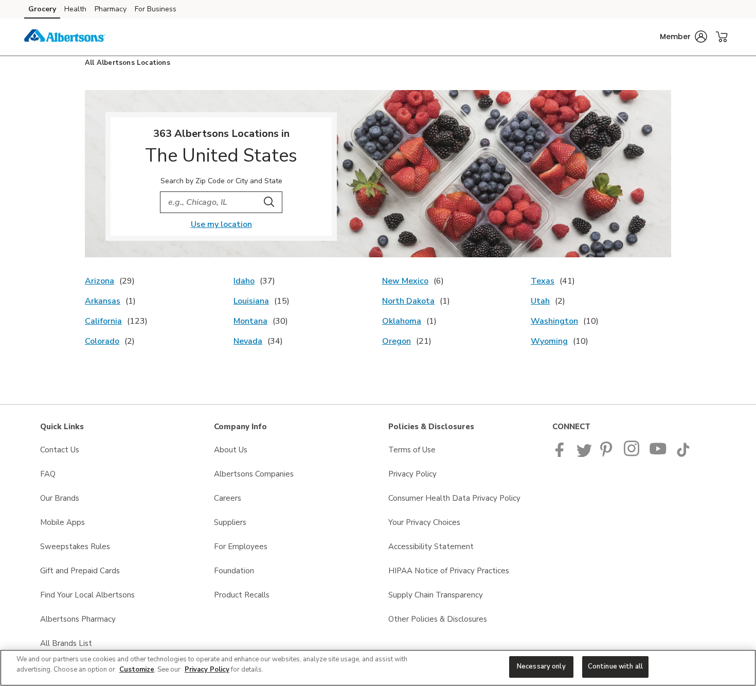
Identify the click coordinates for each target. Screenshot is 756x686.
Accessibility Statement (431, 546)
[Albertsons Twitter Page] (584, 454)
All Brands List (66, 643)
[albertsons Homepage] (64, 37)
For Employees (240, 546)
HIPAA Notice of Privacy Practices (448, 571)
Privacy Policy (412, 474)
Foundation (234, 571)
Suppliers (230, 522)
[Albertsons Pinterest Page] (608, 454)
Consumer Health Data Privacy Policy (454, 498)
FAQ (48, 474)
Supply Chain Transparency (435, 595)
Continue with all (615, 666)
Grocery (42, 9)
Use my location (221, 224)
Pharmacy (111, 9)
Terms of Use (412, 450)
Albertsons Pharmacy (78, 619)
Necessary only (541, 666)
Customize (136, 669)
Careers (227, 498)
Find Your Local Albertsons (87, 595)
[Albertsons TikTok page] (683, 454)
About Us (230, 450)
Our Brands (59, 498)
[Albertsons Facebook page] (562, 454)
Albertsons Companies (254, 474)
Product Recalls (241, 595)
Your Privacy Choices (424, 522)
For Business (155, 9)
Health (75, 9)
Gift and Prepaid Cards (80, 571)
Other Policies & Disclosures (437, 619)
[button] (683, 36)
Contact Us (59, 450)
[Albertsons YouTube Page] (658, 454)
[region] (378, 667)
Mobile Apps (62, 522)
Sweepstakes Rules (75, 546)
